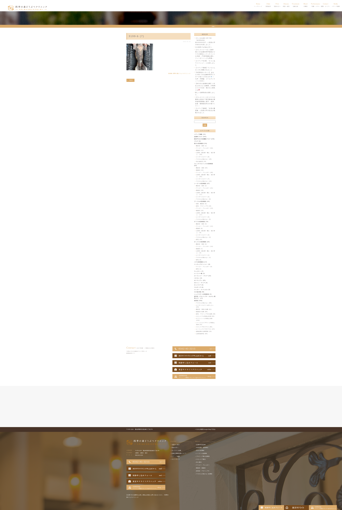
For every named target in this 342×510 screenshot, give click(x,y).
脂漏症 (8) (199, 228)
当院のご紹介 (176, 444)
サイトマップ (176, 459)
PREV (131, 80)
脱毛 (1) (198, 269)
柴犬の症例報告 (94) (200, 143)
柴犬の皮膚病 (200, 450)
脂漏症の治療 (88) (202, 311)
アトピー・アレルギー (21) (204, 188)
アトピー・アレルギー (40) (204, 172)
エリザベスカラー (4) (202, 235)
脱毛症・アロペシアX (202, 471)
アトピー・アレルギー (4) (204, 266)
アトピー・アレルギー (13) (204, 208)
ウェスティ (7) (198, 271)
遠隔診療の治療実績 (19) (204, 331)
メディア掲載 (176, 456)
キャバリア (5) (198, 285)
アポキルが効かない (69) (204, 303)
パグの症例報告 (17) (200, 262)
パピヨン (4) (198, 278)
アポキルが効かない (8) (203, 199)
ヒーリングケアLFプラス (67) (205, 329)
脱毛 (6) (198, 259)
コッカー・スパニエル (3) (202, 289)
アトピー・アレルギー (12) (204, 226)
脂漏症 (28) (200, 190)
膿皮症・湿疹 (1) (201, 145)
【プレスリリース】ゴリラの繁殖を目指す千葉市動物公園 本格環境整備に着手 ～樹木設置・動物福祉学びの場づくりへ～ (205, 101)
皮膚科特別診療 (201, 444)
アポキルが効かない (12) (204, 181)
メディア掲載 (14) (200, 134)
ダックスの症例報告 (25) (202, 241)
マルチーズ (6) (198, 287)
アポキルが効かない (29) (204, 159)
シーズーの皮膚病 (201, 453)
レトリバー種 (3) (199, 273)
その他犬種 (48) (199, 292)
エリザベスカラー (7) (202, 179)
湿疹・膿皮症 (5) (201, 203)
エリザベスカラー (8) (202, 156)
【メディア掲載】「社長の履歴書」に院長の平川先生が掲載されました (205, 110)
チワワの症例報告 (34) (201, 221)
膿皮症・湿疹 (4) (201, 224)
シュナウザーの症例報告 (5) (203, 294)
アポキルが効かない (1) (203, 257)
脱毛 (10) (199, 239)
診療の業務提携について (179, 453)
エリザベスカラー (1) (202, 255)
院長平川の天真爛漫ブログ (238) (204, 139)
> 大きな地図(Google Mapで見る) (205, 429)
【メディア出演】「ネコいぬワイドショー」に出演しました (205, 63)
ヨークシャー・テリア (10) (202, 275)
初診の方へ (175, 447)
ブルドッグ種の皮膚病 (203, 456)
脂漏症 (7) (199, 248)
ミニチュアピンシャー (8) (202, 264)
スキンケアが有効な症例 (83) (205, 316)
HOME (213, 26)
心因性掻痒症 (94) (202, 333)
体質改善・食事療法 (202, 447)
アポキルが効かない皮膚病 (204, 473)
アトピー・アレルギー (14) (204, 246)
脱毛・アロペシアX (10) (203, 206)
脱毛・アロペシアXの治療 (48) (205, 314)
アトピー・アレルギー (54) (204, 148)
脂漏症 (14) (200, 170)
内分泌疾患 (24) (201, 161)
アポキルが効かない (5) (203, 219)
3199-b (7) (136, 36)
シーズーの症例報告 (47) (202, 183)
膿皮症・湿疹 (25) (202, 168)
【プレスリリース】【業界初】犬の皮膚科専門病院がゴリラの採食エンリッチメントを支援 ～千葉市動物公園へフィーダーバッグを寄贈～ (205, 54)
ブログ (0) (197, 141)
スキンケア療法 (201, 459)
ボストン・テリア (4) (201, 282)
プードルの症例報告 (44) (202, 201)
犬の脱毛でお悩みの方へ (203, 47)
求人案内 (199, 462)
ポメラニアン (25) (200, 280)
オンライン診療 (176, 450)
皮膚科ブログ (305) (200, 136)
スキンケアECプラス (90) (204, 327)
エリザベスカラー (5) (202, 217)
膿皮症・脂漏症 (201, 468)
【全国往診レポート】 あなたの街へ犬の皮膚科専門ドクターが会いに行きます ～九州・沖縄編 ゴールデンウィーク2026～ (205, 77)
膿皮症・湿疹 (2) (201, 185)
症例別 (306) (198, 300)
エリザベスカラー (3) (202, 196)
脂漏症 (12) (200, 150)
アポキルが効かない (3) (203, 237)
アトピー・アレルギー (203, 465)
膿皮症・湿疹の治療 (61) (204, 309)
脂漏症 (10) (200, 210)
